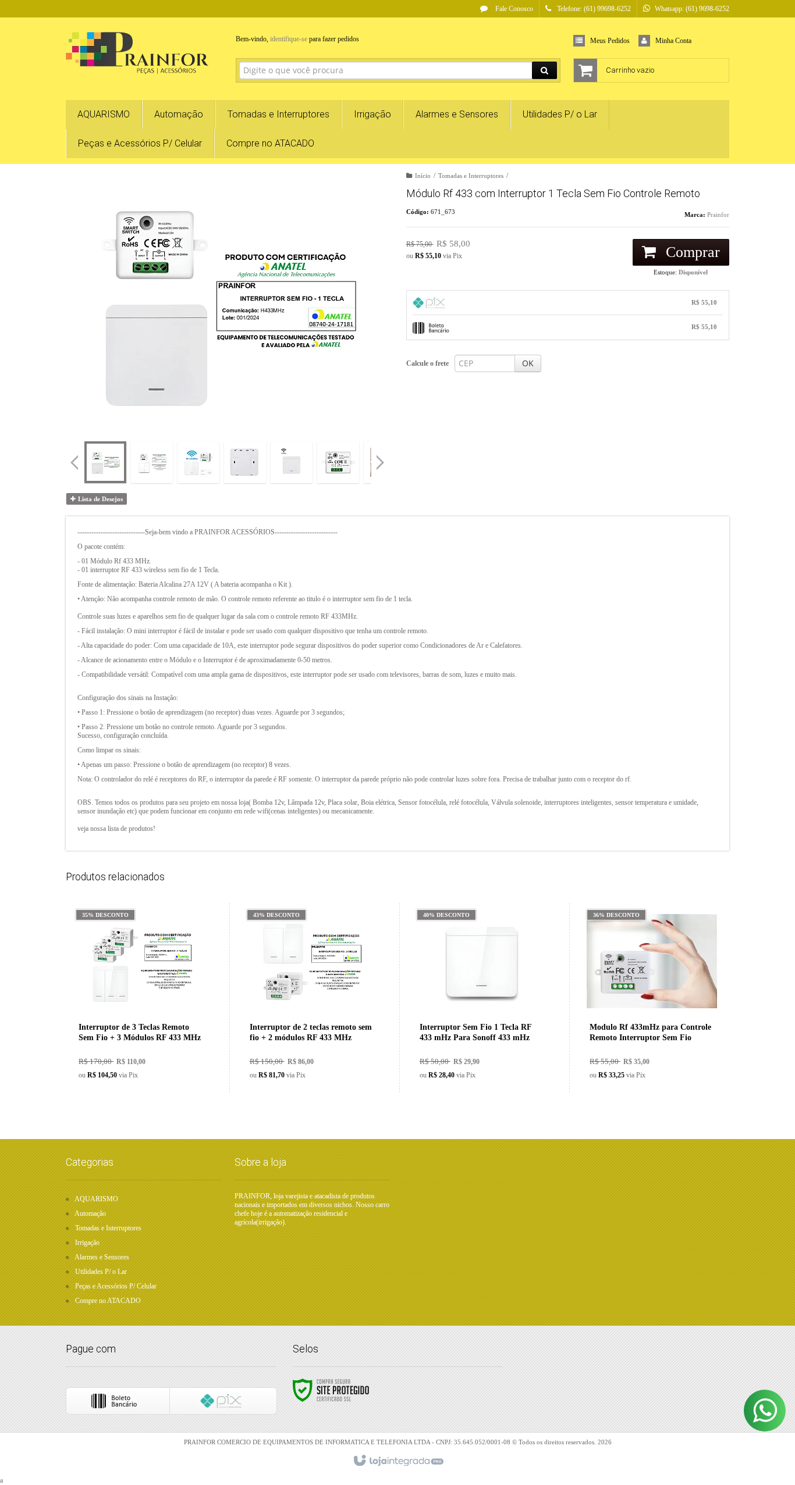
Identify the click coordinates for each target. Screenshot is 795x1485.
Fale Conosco (513, 9)
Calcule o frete (427, 363)
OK (528, 363)
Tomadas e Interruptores (470, 175)
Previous (74, 462)
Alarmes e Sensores (101, 1257)
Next (382, 458)
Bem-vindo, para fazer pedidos (297, 39)
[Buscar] (544, 70)
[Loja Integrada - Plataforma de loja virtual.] (398, 1461)
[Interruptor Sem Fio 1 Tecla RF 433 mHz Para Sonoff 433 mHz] (481, 998)
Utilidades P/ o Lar (101, 1272)
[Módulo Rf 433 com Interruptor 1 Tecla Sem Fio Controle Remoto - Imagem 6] (338, 462)
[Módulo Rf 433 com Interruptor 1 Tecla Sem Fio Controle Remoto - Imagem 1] (105, 462)
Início (423, 175)
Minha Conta (673, 41)
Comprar (691, 252)
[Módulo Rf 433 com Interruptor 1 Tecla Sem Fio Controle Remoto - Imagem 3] (198, 462)
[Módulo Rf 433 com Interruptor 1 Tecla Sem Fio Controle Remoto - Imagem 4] (245, 462)
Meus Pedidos (610, 41)
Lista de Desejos (99, 498)
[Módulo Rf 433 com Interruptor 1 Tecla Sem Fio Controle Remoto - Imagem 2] (152, 462)
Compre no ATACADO (108, 1301)
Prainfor (718, 214)
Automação (90, 1213)
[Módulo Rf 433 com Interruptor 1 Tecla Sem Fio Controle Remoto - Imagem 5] (292, 462)
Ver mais (148, 1039)
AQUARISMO (96, 1199)
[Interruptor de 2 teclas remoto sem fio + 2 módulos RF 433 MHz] (311, 998)
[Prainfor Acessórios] (142, 55)
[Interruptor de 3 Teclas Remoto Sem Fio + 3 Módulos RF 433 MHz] (141, 998)
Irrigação (87, 1242)
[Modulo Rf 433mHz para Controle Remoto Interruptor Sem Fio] (651, 998)
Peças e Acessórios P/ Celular (116, 1286)
